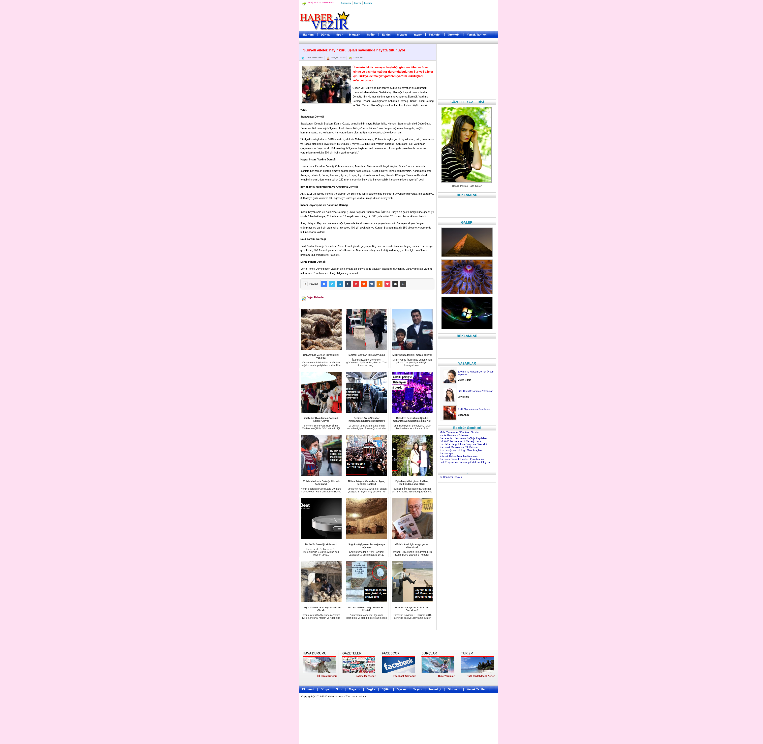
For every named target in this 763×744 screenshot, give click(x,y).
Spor (339, 34)
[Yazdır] (403, 284)
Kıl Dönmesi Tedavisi (451, 477)
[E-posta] (395, 284)
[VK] (371, 284)
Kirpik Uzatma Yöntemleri (454, 435)
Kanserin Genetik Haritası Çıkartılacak (462, 459)
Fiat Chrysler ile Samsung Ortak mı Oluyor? (465, 462)
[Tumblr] (348, 284)
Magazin (354, 34)
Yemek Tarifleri (477, 34)
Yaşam (417, 34)
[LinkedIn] (340, 284)
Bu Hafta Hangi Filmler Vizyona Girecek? (463, 444)
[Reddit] (363, 284)
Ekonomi (308, 34)
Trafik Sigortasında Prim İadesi (474, 409)
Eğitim (386, 34)
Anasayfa (346, 3)
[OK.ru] (379, 284)
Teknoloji (435, 34)
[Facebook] (324, 284)
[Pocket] (387, 284)
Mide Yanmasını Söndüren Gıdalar (459, 432)
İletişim (368, 3)
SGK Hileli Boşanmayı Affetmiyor (475, 391)
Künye (357, 3)
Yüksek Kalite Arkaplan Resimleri (459, 456)
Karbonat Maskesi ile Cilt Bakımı (459, 447)
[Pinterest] (355, 284)
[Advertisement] (279, 99)
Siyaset (402, 34)
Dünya (325, 34)
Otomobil (454, 34)
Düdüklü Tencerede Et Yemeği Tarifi (460, 441)
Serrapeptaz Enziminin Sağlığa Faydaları (463, 438)
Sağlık (371, 34)
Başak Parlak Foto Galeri (467, 185)
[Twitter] (332, 284)
